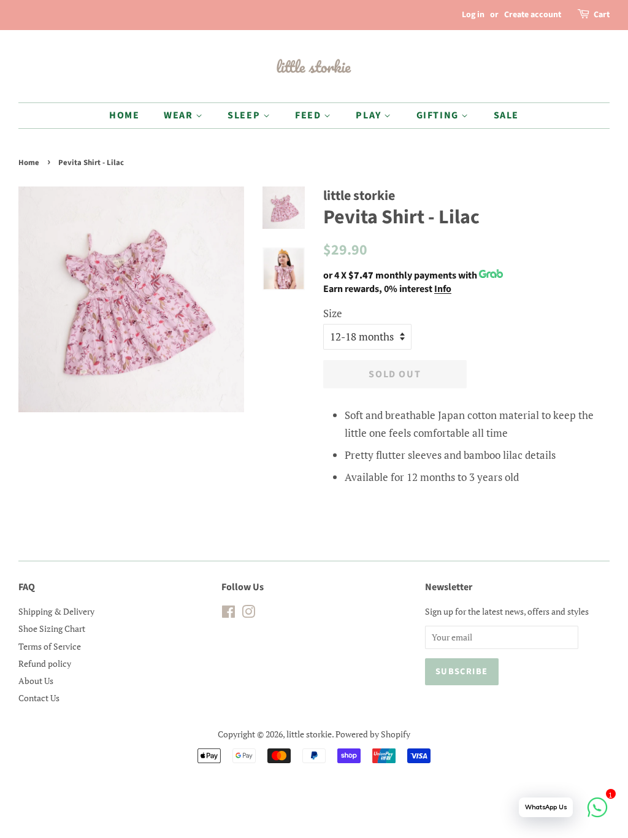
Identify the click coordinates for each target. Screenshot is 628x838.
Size (332, 313)
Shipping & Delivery (56, 611)
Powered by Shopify (372, 734)
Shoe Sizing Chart (51, 628)
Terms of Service (49, 646)
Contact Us (38, 698)
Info (442, 289)
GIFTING (439, 115)
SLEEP (245, 115)
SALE (506, 115)
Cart (602, 15)
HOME (124, 115)
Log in (473, 15)
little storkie (309, 734)
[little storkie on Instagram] (248, 614)
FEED (309, 115)
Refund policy (44, 663)
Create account (532, 15)
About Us (35, 680)
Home (28, 162)
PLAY (370, 115)
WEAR (180, 115)
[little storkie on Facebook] (228, 614)
